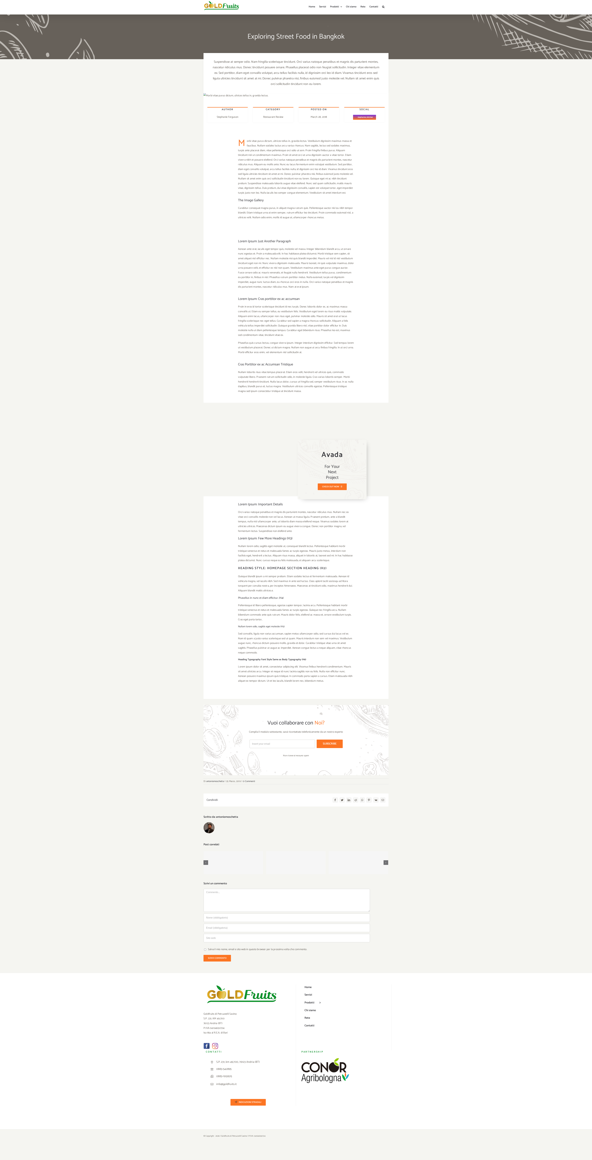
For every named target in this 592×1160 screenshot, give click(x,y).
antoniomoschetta (215, 781)
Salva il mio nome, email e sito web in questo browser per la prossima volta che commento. (257, 949)
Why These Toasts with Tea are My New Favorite (359, 858)
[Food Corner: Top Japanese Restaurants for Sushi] (233, 862)
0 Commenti (249, 781)
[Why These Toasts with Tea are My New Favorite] (358, 862)
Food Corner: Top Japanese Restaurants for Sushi (233, 858)
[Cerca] (383, 6)
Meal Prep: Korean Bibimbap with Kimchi (296, 860)
